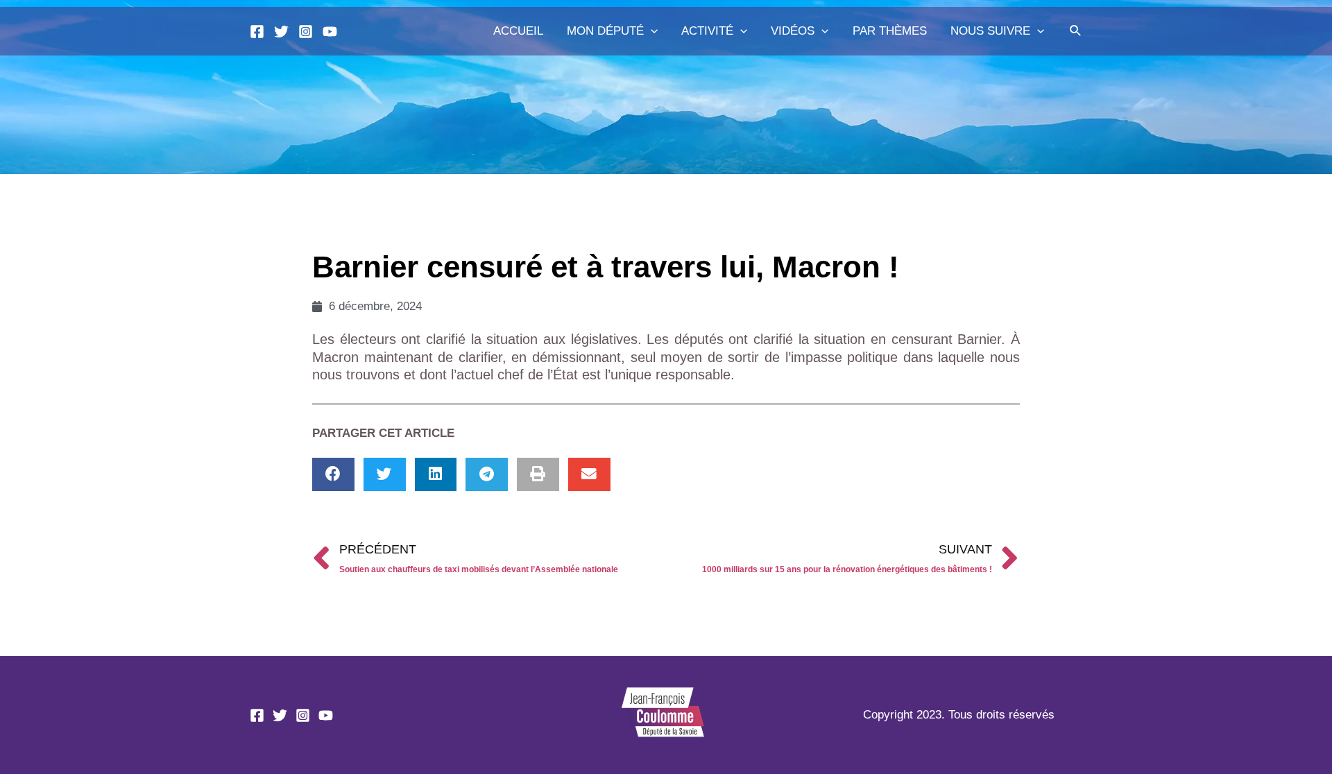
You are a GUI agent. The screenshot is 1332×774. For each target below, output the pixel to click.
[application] (651, 31)
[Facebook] (257, 31)
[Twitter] (281, 31)
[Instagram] (305, 31)
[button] (333, 475)
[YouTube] (330, 31)
